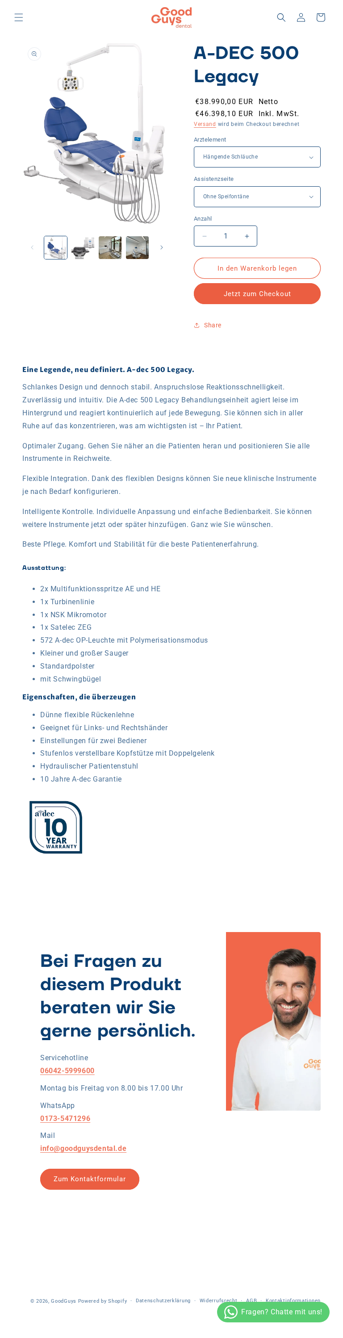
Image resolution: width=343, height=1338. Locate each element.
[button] (19, 17)
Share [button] (213, 325)
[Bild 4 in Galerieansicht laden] (110, 247)
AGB (251, 1301)
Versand (205, 124)
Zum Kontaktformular (90, 1179)
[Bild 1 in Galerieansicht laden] (55, 247)
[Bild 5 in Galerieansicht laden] (137, 247)
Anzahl (203, 218)
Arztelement (210, 139)
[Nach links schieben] (32, 247)
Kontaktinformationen (293, 1301)
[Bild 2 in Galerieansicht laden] (82, 247)
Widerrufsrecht (219, 1301)
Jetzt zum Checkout (257, 294)
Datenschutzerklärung (163, 1301)
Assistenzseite (214, 179)
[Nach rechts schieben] (162, 247)
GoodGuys (63, 1301)
